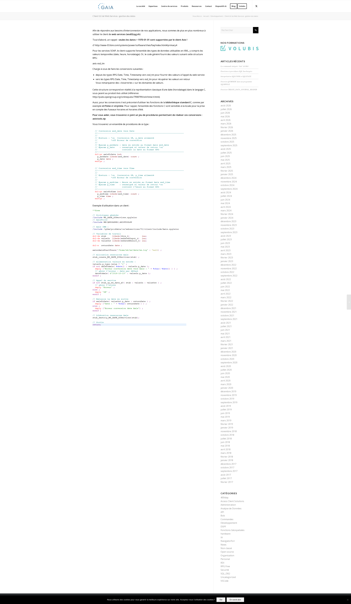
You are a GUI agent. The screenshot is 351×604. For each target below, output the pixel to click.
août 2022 (226, 279)
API (222, 512)
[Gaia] (106, 6)
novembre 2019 (229, 395)
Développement (229, 522)
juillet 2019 (226, 409)
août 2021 (226, 322)
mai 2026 (225, 116)
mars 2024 (226, 210)
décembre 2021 (228, 308)
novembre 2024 (229, 181)
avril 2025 (225, 163)
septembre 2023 (229, 232)
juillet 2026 (226, 109)
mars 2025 (226, 167)
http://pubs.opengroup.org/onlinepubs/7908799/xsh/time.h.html (126, 96)
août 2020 (226, 366)
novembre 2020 (229, 355)
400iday (224, 497)
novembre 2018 (229, 431)
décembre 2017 (228, 463)
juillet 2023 (226, 239)
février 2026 (227, 127)
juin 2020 (225, 373)
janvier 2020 (227, 387)
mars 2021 (226, 340)
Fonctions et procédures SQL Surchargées (236, 71)
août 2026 (226, 105)
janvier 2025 (227, 174)
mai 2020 (225, 377)
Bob (223, 515)
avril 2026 (225, 120)
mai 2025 (225, 159)
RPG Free (225, 566)
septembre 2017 (229, 471)
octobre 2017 (227, 467)
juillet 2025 (226, 152)
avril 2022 (225, 293)
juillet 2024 (226, 195)
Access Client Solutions (232, 501)
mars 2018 (226, 452)
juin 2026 (225, 112)
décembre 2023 (228, 221)
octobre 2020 (227, 358)
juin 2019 (225, 413)
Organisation (227, 555)
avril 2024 (225, 206)
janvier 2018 (227, 460)
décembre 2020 (228, 351)
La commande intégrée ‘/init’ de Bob (234, 66)
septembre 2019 (229, 402)
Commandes (227, 519)
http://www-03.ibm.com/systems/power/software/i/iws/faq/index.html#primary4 (136, 45)
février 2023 (227, 257)
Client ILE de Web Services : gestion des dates (114, 16)
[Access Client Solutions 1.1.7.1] (349, 302)
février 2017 (227, 482)
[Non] (347, 599)
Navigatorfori (228, 540)
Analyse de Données (231, 508)
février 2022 (227, 300)
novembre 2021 (229, 311)
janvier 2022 (227, 304)
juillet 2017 (226, 478)
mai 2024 (225, 203)
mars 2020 (226, 384)
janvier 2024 (227, 217)
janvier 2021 (227, 348)
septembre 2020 (229, 362)
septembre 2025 (229, 145)
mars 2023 (226, 253)
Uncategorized (228, 577)
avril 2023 (225, 250)
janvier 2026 (227, 130)
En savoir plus (235, 600)
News (223, 544)
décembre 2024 (228, 177)
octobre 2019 (227, 398)
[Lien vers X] (256, 6)
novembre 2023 (229, 225)
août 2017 (226, 474)
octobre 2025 (227, 141)
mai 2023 (225, 246)
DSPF (223, 526)
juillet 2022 (226, 282)
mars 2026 (226, 123)
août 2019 (226, 405)
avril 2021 (225, 337)
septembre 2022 (229, 275)
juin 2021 (225, 329)
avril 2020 (225, 380)
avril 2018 (225, 449)
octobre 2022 (227, 272)
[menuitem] (141, 6)
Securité (225, 569)
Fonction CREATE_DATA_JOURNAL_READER (239, 89)
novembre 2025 (229, 138)
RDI (222, 562)
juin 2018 (225, 442)
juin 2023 (225, 243)
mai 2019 (225, 416)
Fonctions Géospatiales (232, 530)
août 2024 (226, 192)
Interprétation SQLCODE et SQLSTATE (236, 76)
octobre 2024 (227, 185)
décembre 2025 (228, 134)
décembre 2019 (228, 391)
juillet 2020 (226, 369)
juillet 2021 (226, 326)
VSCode (224, 580)
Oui (221, 600)
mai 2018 (225, 445)
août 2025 (226, 148)
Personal (225, 559)
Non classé (226, 548)
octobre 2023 (227, 228)
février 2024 (227, 214)
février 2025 (227, 170)
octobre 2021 (227, 315)
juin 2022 (225, 286)
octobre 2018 (227, 434)
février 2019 (227, 424)
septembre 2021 (229, 319)
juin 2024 (225, 199)
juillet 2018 (226, 438)
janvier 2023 (227, 261)
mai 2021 (225, 333)
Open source (227, 551)
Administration (228, 504)
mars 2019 (226, 420)
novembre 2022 (229, 268)
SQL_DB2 (225, 573)
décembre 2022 (228, 264)
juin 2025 (225, 156)
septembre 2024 (229, 188)
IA (222, 537)
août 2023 (226, 235)
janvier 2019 (227, 427)
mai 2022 (225, 290)
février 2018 (227, 456)
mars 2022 (226, 297)
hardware (225, 533)
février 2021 (227, 344)
